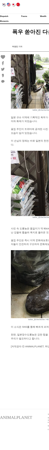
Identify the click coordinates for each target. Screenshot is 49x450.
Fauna (24, 16)
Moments (4, 21)
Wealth (43, 16)
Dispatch (4, 16)
